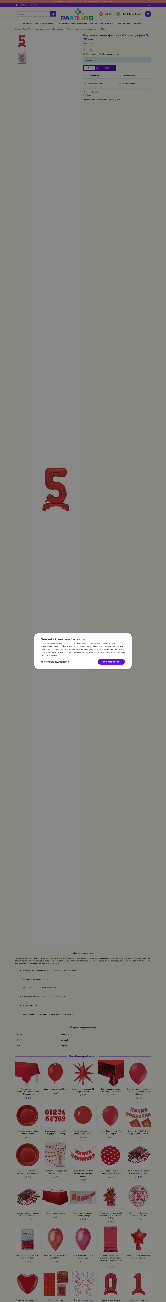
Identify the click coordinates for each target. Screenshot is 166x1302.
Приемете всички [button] (111, 662)
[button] (55, 662)
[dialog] (83, 651)
